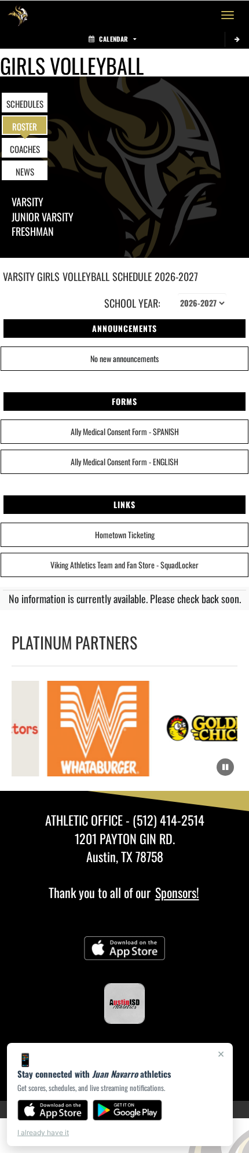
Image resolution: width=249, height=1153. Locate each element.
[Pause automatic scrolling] (225, 767)
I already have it (43, 1132)
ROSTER (24, 126)
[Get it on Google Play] (128, 1110)
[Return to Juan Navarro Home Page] (17, 15)
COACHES (25, 149)
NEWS (25, 171)
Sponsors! (177, 892)
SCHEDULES (24, 103)
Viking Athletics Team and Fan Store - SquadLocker (124, 565)
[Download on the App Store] (52, 1110)
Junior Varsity (43, 216)
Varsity (27, 201)
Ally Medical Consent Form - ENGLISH (124, 461)
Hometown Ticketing (125, 534)
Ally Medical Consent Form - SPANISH (125, 431)
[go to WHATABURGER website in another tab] (95, 728)
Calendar (113, 38)
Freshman (33, 231)
